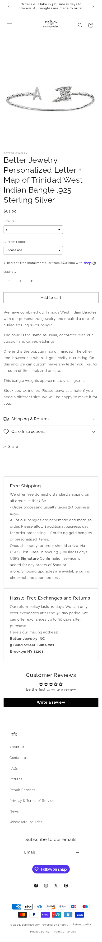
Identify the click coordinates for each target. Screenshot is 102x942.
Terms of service (65, 931)
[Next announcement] (93, 6)
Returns (15, 779)
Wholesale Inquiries (25, 822)
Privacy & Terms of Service (32, 801)
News (14, 811)
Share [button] (13, 446)
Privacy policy (39, 931)
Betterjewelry (31, 924)
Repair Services (22, 790)
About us (16, 747)
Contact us (18, 758)
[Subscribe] (77, 852)
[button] (9, 25)
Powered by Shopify (55, 924)
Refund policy (82, 924)
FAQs (13, 768)
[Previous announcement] (9, 6)
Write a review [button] (51, 702)
